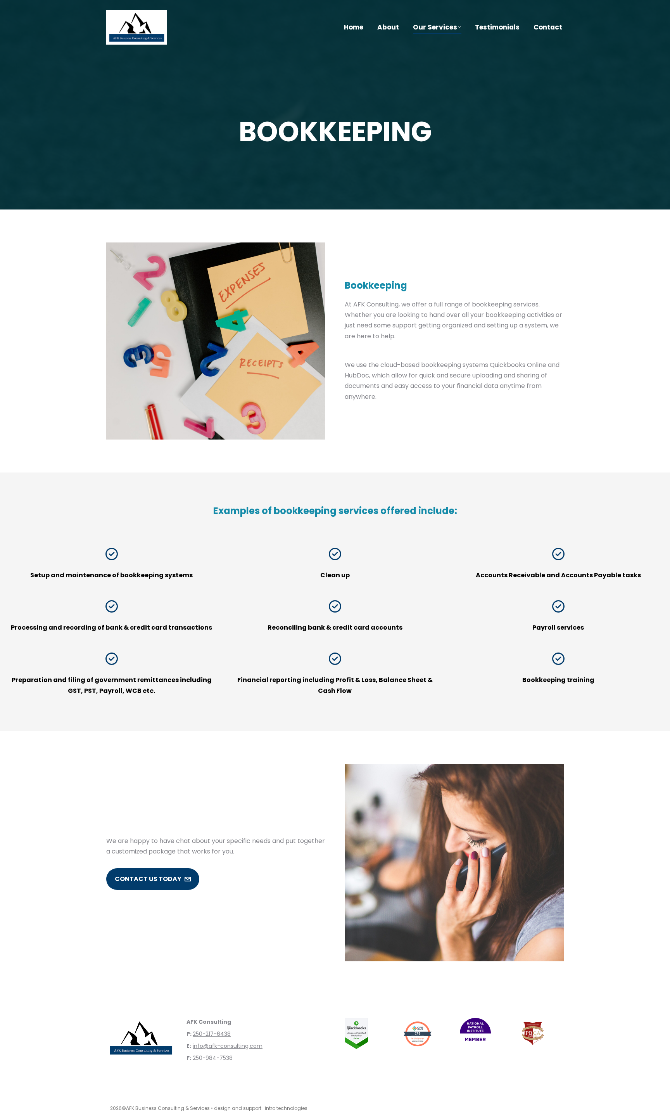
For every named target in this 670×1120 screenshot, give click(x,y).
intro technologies (286, 1108)
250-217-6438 (212, 1034)
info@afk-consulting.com (227, 1046)
